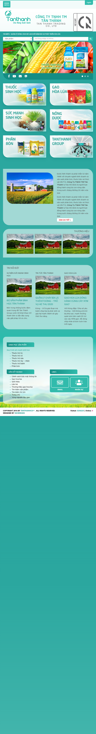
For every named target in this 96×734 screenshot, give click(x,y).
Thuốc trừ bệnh (18, 364)
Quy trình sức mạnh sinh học (18, 350)
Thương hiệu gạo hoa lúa (22, 387)
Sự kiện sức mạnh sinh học (17, 274)
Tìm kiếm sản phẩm (20, 390)
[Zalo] (25, 76)
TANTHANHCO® (28, 410)
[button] (82, 76)
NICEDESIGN (20, 413)
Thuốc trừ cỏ (17, 356)
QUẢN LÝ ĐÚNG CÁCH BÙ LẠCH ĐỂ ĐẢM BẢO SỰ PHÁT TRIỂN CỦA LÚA (35, 34)
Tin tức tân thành (44, 273)
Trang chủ (16, 395)
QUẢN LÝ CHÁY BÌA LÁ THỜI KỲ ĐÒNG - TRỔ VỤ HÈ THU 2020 (47, 301)
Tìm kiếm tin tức (19, 392)
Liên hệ (15, 384)
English (89, 3)
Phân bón (16, 366)
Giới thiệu (16, 382)
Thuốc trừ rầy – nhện (21, 361)
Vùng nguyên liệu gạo (21, 397)
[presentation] (9, 57)
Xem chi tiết (64, 220)
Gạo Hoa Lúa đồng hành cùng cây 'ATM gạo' (76, 301)
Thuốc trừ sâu (18, 358)
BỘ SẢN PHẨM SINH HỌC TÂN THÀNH (17, 302)
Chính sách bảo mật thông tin (24, 376)
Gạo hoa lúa (70, 273)
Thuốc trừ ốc (17, 353)
